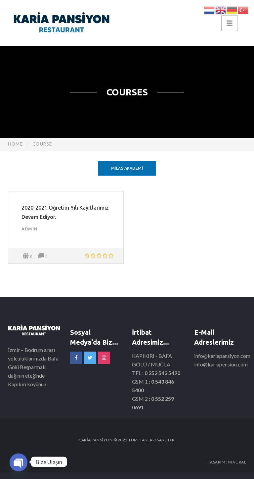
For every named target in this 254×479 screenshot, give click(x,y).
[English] (221, 9)
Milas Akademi (127, 168)
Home (15, 144)
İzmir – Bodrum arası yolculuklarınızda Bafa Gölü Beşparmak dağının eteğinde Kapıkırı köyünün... (33, 367)
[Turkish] (243, 9)
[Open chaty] (18, 461)
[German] (232, 9)
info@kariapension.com (221, 364)
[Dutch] (209, 9)
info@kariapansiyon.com (222, 356)
